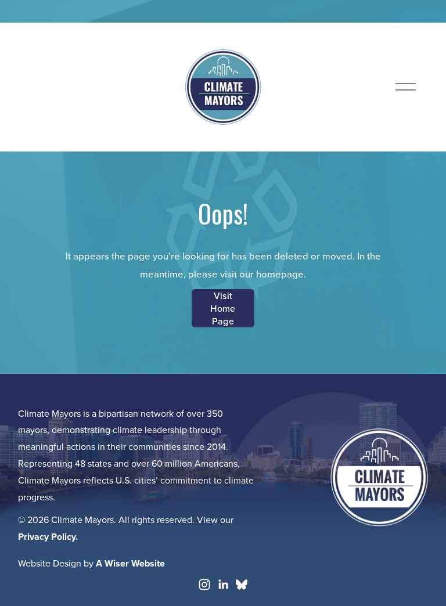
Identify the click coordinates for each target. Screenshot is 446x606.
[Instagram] (204, 584)
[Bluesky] (241, 584)
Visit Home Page (222, 308)
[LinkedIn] (223, 584)
